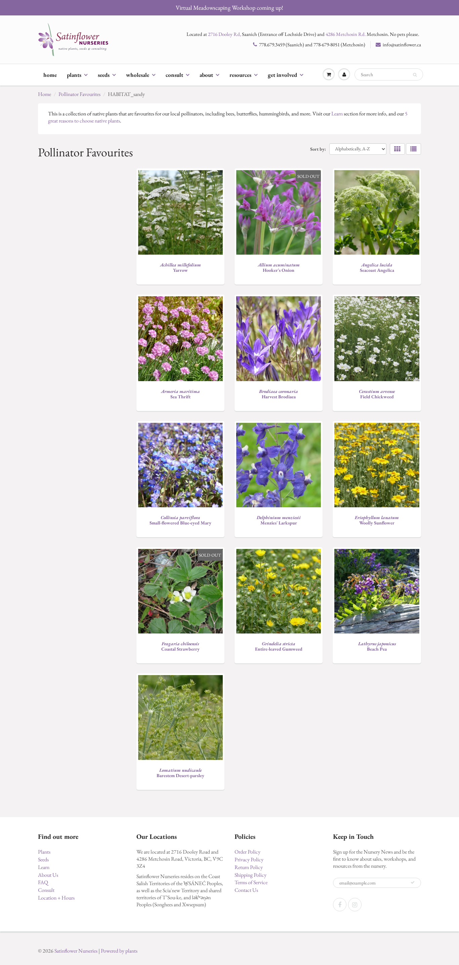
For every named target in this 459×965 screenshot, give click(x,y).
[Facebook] (339, 904)
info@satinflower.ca (402, 44)
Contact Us (246, 890)
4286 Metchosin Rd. (346, 34)
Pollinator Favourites (79, 94)
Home (50, 75)
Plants (74, 75)
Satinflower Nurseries (75, 950)
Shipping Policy (250, 874)
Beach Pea (377, 646)
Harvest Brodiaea (278, 394)
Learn (337, 113)
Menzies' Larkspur (279, 520)
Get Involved (282, 75)
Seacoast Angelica (377, 267)
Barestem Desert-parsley (180, 772)
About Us (48, 874)
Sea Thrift (180, 394)
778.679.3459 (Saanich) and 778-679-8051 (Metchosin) (312, 44)
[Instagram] (355, 904)
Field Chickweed (377, 394)
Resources (240, 75)
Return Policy (249, 867)
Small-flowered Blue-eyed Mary (180, 520)
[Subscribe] (412, 882)
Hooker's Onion (279, 267)
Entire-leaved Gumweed (278, 646)
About (206, 75)
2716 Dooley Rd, (224, 34)
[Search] (415, 74)
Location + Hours (56, 897)
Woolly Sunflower (377, 520)
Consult (174, 75)
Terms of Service (251, 882)
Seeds (104, 75)
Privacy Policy (249, 859)
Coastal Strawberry (180, 646)
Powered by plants (119, 950)
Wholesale (137, 75)
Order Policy (247, 851)
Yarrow (180, 267)
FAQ (43, 882)
